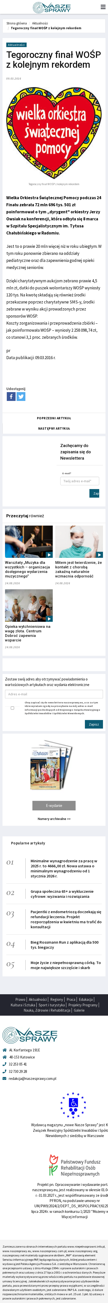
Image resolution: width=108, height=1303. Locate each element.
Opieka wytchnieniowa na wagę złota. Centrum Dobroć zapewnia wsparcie (27, 633)
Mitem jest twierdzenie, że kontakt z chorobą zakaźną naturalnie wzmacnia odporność (78, 569)
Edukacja (86, 999)
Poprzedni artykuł (54, 418)
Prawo (20, 999)
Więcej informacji (75, 1216)
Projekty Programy (82, 1005)
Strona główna (17, 23)
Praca (71, 999)
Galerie (79, 1010)
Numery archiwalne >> (54, 819)
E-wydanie (54, 805)
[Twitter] (21, 396)
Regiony (56, 999)
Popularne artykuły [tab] (28, 843)
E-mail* (66, 473)
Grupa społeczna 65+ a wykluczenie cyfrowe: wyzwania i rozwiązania (62, 894)
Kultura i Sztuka (23, 1005)
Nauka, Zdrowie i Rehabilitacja (47, 1010)
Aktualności (40, 23)
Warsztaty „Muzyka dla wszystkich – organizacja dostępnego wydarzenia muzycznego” (27, 569)
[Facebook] (11, 396)
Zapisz (96, 493)
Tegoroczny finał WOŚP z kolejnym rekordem (46, 28)
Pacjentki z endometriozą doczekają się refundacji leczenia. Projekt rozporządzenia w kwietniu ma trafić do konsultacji (66, 919)
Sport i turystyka (52, 1005)
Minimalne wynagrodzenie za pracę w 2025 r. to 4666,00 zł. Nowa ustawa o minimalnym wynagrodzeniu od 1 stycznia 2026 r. (64, 868)
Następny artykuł (54, 428)
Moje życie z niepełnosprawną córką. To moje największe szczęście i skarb (66, 965)
